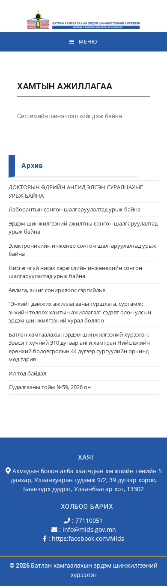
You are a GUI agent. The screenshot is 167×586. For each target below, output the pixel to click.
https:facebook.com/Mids (88, 538)
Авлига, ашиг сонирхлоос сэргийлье (57, 290)
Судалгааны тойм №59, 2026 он (50, 387)
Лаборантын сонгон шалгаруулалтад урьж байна (74, 209)
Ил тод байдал (27, 373)
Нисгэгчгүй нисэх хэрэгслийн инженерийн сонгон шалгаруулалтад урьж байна (75, 272)
